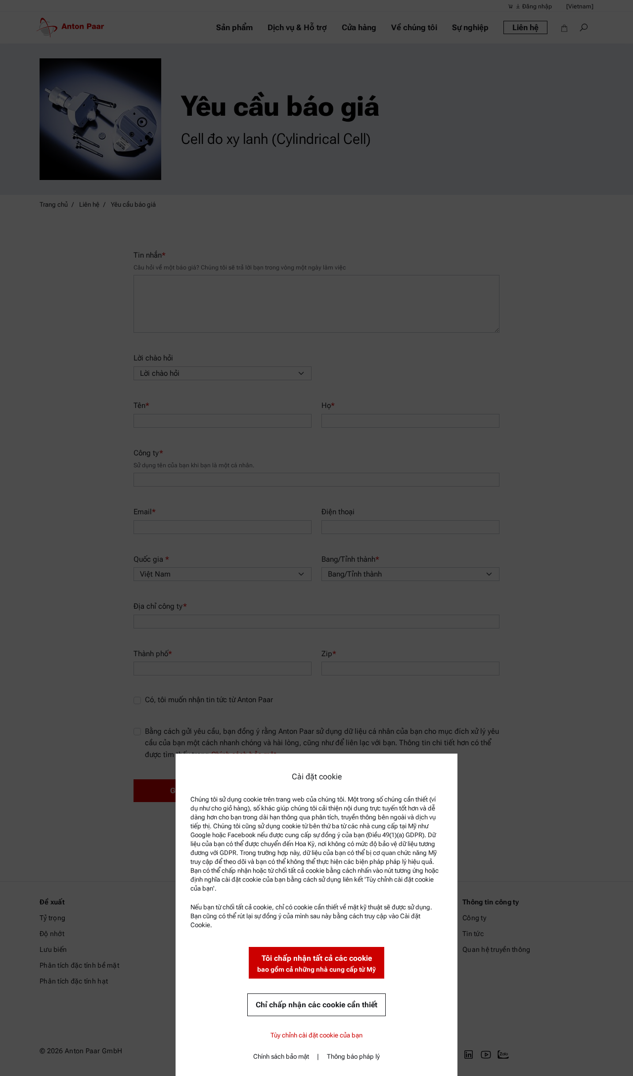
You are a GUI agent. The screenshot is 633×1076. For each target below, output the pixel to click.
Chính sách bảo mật (281, 1056)
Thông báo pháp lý (353, 1056)
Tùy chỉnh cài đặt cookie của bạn (316, 1035)
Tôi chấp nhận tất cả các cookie (316, 963)
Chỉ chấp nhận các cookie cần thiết (316, 1004)
